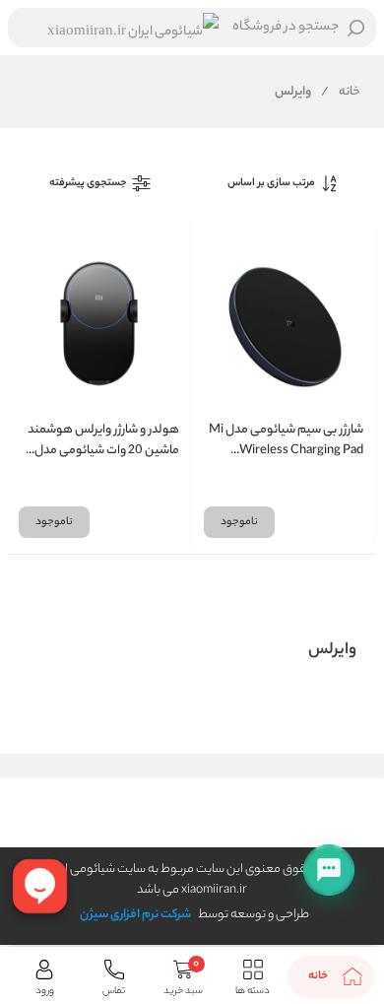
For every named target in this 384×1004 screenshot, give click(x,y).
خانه (340, 92)
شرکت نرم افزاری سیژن (135, 914)
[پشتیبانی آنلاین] (328, 870)
